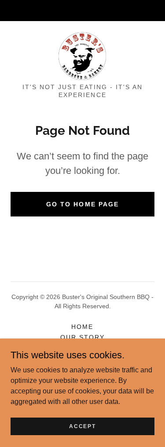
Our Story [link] (82, 337)
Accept (82, 426)
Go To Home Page (82, 204)
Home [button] (82, 326)
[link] (83, 56)
